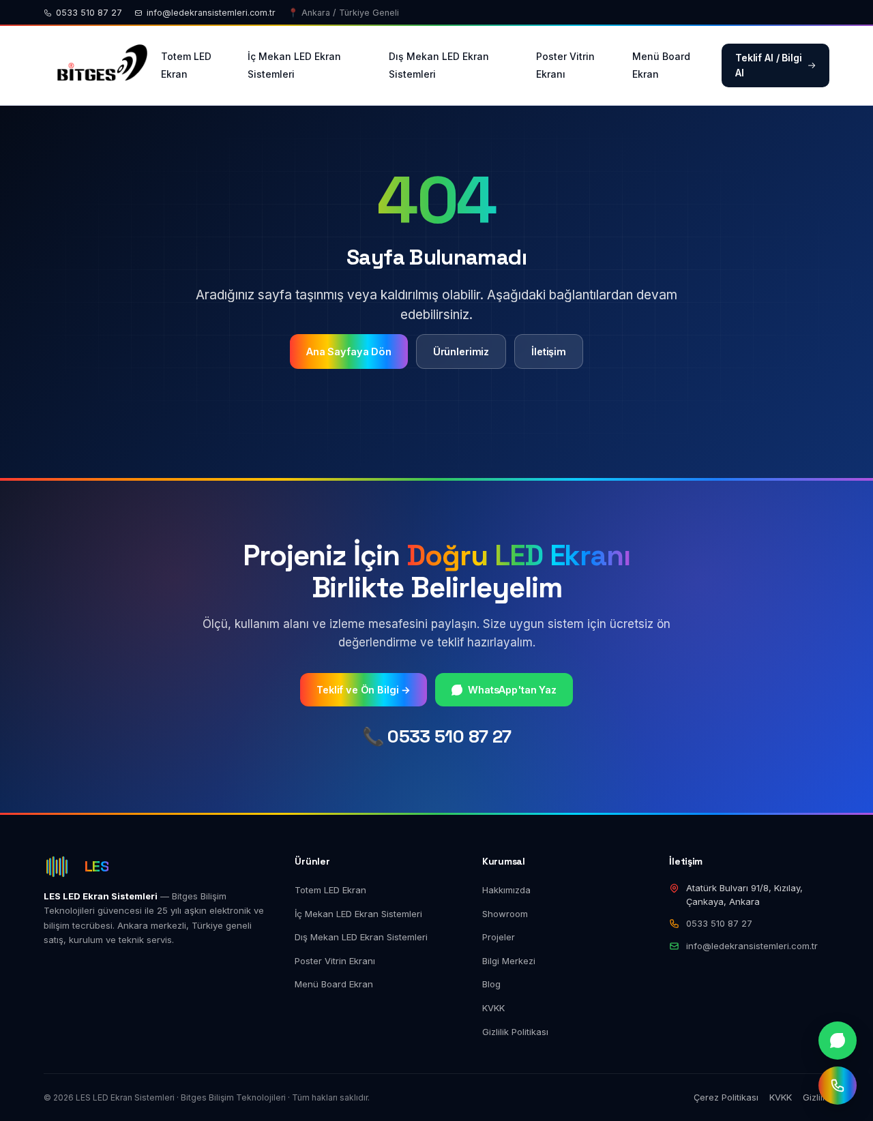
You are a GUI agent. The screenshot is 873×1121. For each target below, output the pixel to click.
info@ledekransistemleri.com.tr (211, 13)
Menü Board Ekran (661, 65)
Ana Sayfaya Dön (348, 351)
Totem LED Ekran (186, 65)
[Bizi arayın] (837, 1085)
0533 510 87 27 (89, 13)
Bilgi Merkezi (508, 960)
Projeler (498, 936)
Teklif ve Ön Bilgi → (363, 690)
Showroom (505, 913)
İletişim (548, 351)
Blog (491, 983)
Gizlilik (816, 1097)
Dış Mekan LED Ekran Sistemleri (439, 65)
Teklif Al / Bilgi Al (768, 65)
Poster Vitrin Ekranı (565, 65)
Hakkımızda (506, 889)
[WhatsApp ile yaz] (837, 1040)
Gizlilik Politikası (515, 1031)
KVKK (493, 1007)
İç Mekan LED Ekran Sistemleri (294, 65)
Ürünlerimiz (461, 351)
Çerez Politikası (726, 1097)
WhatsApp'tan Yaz (512, 690)
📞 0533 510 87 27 (437, 736)
